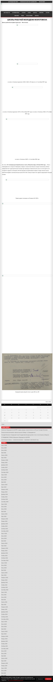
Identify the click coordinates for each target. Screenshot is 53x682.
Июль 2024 (3, 506)
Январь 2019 (4, 665)
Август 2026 (4, 445)
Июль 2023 (3, 536)
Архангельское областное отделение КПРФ (28, 1)
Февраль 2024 (4, 518)
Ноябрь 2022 (4, 555)
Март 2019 (3, 660)
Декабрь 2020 (4, 611)
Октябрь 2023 (4, 528)
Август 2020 (4, 621)
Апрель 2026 (4, 455)
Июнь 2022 (3, 567)
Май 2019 (3, 655)
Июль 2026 (4, 447)
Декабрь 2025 (4, 465)
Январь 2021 (4, 609)
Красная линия (42, 1)
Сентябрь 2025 (4, 472)
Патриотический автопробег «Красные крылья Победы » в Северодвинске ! (18, 432)
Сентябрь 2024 (4, 501)
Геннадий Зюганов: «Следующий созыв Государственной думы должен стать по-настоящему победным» (25, 434)
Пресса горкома (29, 15)
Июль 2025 (3, 477)
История (47, 12)
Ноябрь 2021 (4, 585)
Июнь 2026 (4, 450)
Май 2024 (3, 511)
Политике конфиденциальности (16, 680)
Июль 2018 (3, 670)
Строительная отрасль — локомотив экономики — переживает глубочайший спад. (20, 439)
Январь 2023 (4, 550)
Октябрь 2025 (4, 469)
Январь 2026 (4, 462)
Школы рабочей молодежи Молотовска (27, 20)
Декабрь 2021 (4, 582)
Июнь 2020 (4, 626)
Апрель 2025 (4, 484)
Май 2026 (3, 452)
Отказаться (40, 679)
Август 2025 (4, 474)
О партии (23, 12)
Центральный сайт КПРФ (13, 1)
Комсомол (41, 12)
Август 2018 (4, 668)
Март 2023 (3, 545)
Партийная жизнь (15, 12)
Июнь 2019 (3, 653)
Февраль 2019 (4, 663)
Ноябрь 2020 (4, 614)
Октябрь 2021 (4, 587)
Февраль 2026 (4, 460)
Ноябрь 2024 (4, 496)
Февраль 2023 (4, 548)
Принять (48, 679)
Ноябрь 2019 (4, 643)
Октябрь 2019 (4, 646)
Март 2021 (3, 604)
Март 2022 (3, 575)
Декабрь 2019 (4, 641)
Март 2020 (3, 633)
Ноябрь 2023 (4, 526)
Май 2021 (3, 599)
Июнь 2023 (3, 538)
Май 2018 (3, 673)
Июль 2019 (3, 651)
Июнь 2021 (3, 597)
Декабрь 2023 (4, 523)
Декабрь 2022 (4, 553)
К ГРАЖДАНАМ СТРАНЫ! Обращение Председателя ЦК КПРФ (15, 437)
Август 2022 (4, 562)
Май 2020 (3, 629)
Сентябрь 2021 (4, 589)
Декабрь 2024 (4, 494)
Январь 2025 (4, 491)
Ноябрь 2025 (4, 467)
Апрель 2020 (4, 631)
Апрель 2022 (4, 572)
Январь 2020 (4, 638)
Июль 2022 (3, 565)
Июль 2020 (4, 624)
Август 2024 (4, 504)
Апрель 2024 (4, 513)
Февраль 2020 (4, 636)
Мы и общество (7, 12)
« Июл (2, 424)
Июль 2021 (3, 594)
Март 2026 (3, 457)
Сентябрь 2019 (4, 648)
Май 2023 (3, 540)
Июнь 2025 (3, 479)
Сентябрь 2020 (4, 619)
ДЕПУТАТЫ (35, 12)
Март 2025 (3, 487)
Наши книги (16, 15)
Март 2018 (3, 675)
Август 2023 (4, 533)
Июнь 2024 (3, 509)
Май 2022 (3, 570)
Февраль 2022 (4, 577)
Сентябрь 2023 (4, 531)
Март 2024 (3, 516)
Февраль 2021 (4, 607)
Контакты (37, 15)
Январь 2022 (4, 580)
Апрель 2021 (4, 602)
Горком (29, 12)
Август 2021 (4, 592)
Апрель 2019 (4, 658)
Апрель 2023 (4, 543)
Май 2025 (3, 482)
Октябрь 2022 (4, 558)
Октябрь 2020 (4, 616)
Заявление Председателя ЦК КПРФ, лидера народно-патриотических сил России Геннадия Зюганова (24, 430)
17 (4, 415)
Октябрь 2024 (4, 499)
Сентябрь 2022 (4, 560)
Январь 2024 (4, 521)
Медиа (22, 15)
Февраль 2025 (4, 489)
